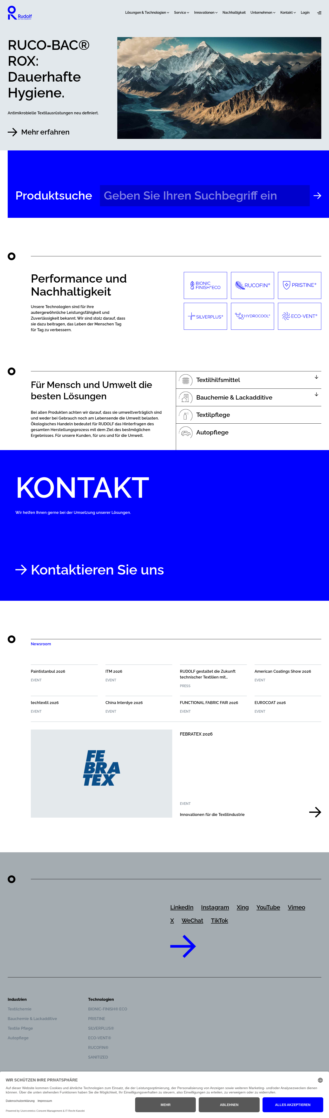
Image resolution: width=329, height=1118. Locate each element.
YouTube (268, 907)
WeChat (192, 920)
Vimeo (296, 907)
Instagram (215, 907)
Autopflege (18, 1038)
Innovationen (204, 12)
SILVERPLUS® (101, 1028)
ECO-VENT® (99, 1038)
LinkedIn (181, 907)
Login (305, 12)
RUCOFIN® (98, 1047)
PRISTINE (96, 1018)
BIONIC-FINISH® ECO (107, 1009)
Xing (243, 907)
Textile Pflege (20, 1028)
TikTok (219, 920)
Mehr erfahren (45, 132)
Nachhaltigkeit (234, 12)
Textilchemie (20, 1009)
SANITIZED (98, 1057)
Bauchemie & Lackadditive (32, 1018)
